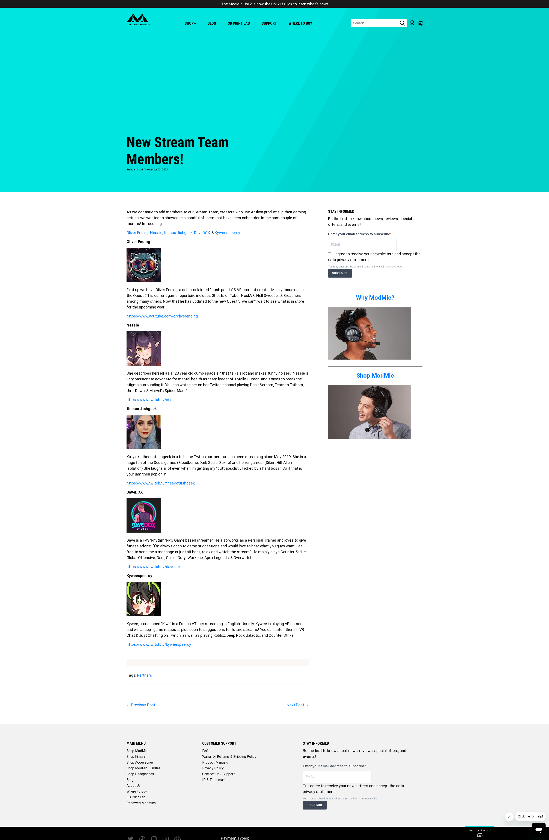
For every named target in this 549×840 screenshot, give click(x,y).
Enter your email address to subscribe (359, 234)
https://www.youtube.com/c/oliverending (162, 316)
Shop (189, 23)
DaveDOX (202, 232)
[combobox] (379, 23)
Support (269, 23)
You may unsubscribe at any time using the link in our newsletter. (365, 266)
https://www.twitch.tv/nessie (152, 399)
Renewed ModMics (141, 803)
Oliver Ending (138, 232)
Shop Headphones (140, 774)
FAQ (205, 751)
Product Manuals (215, 762)
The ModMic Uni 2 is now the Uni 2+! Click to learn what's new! (274, 4)
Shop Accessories (140, 762)
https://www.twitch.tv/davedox (154, 566)
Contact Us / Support (218, 774)
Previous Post (143, 705)
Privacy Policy (213, 768)
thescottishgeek (178, 232)
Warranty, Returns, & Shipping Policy (229, 757)
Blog (212, 23)
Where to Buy (300, 23)
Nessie (156, 232)
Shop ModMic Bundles (143, 768)
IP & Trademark (214, 780)
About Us (133, 786)
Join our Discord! (479, 830)
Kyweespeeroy (227, 232)
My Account (412, 22)
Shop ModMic (375, 375)
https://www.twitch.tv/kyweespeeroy (159, 644)
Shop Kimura (136, 757)
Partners (144, 675)
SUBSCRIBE (340, 273)
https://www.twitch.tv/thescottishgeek (161, 483)
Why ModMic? (375, 297)
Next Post (295, 705)
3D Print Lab (239, 23)
